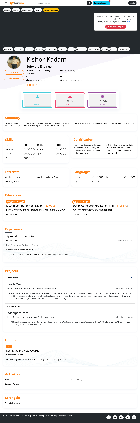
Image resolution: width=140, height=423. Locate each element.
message (15, 78)
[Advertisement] (47, 29)
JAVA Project (8, 49)
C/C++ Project (81, 49)
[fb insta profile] (115, 417)
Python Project (124, 49)
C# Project (29, 49)
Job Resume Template (115, 26)
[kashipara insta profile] (108, 417)
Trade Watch (12, 278)
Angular (105, 49)
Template (38, 10)
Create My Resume (51, 10)
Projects (7, 10)
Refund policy (50, 416)
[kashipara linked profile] (134, 417)
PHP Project (19, 49)
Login (132, 3)
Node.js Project (94, 49)
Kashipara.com (14, 306)
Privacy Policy (37, 416)
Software (16, 10)
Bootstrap (62, 49)
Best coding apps (102, 2)
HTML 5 (71, 49)
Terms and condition (66, 416)
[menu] (6, 3)
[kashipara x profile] (127, 417)
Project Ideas (27, 10)
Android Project (51, 49)
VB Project (39, 49)
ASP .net (113, 49)
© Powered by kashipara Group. (16, 416)
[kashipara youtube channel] (121, 417)
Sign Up (130, 21)
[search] (89, 3)
